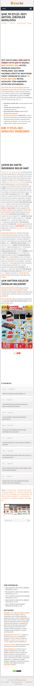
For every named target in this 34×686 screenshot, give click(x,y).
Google (15, 636)
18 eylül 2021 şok (11, 490)
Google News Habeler (9, 644)
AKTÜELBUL (4, 23)
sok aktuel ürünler (25, 496)
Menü (4, 8)
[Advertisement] (17, 42)
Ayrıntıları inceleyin (10, 664)
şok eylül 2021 (6, 498)
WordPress (19, 634)
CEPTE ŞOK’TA (20, 226)
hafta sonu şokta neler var (24, 492)
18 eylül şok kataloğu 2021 (9, 492)
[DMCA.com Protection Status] (17, 671)
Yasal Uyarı (18, 684)
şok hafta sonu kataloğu (17, 498)
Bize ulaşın (5, 682)
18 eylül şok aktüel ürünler (24, 490)
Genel (18, 23)
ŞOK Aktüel (23, 23)
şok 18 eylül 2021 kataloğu (9, 494)
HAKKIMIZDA (29, 682)
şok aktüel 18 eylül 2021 (12, 496)
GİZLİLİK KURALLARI (16, 682)
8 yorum (29, 23)
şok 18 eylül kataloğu (23, 494)
